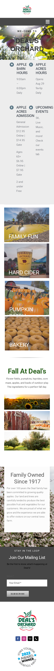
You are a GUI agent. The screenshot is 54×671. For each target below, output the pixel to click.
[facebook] (18, 638)
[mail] (30, 638)
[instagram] (24, 638)
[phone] (36, 638)
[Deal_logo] (27, 6)
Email (10, 576)
